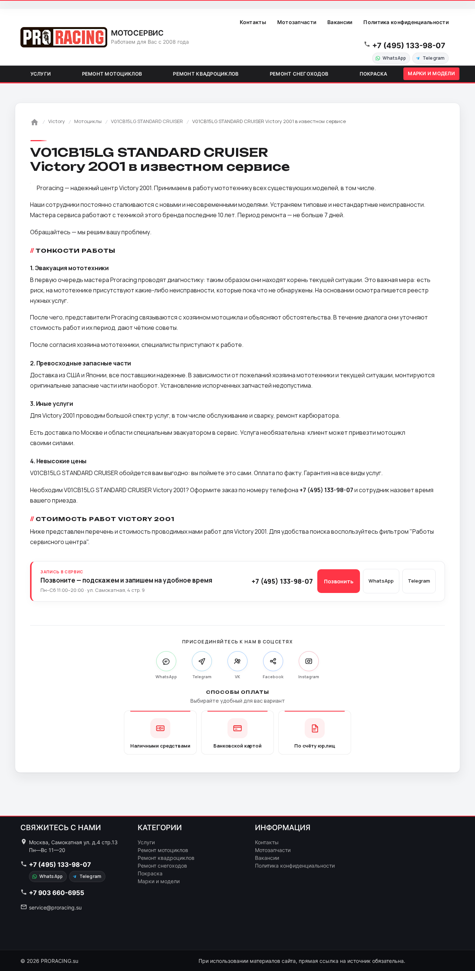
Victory (56, 121)
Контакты (253, 22)
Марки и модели (431, 73)
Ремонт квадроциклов (206, 74)
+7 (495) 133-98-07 (408, 45)
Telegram (434, 58)
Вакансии (339, 22)
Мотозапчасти (296, 22)
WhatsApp (394, 58)
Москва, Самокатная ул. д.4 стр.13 (73, 842)
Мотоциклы (88, 121)
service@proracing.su (55, 907)
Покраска (373, 74)
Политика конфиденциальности (406, 22)
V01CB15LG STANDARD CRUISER (147, 121)
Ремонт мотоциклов (112, 74)
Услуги (40, 74)
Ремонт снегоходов (299, 74)
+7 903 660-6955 (56, 893)
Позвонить (338, 581)
